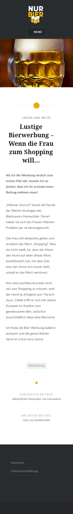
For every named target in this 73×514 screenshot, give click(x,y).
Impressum (17, 462)
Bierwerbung (36, 365)
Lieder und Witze (36, 118)
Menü (38, 32)
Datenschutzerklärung (24, 471)
